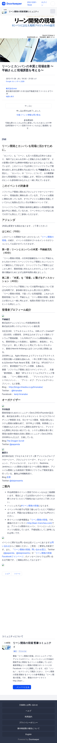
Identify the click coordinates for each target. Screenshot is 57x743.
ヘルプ (28, 711)
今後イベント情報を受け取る (28, 115)
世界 (9, 477)
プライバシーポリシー (28, 722)
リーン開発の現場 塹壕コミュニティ (24, 11)
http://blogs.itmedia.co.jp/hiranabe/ (26, 387)
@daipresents (16, 480)
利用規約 (28, 716)
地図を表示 (10, 96)
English (28, 734)
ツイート (17, 574)
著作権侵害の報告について (28, 728)
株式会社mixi (11, 88)
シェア (7, 574)
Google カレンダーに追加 (15, 81)
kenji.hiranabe (21, 394)
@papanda (15, 444)
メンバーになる (22, 687)
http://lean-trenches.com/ (39, 523)
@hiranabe (17, 390)
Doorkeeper (34, 739)
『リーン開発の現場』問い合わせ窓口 (29, 549)
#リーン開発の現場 (29, 505)
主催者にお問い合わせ (28, 705)
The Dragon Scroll (15, 441)
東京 (15, 651)
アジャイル (22, 651)
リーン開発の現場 (39, 519)
